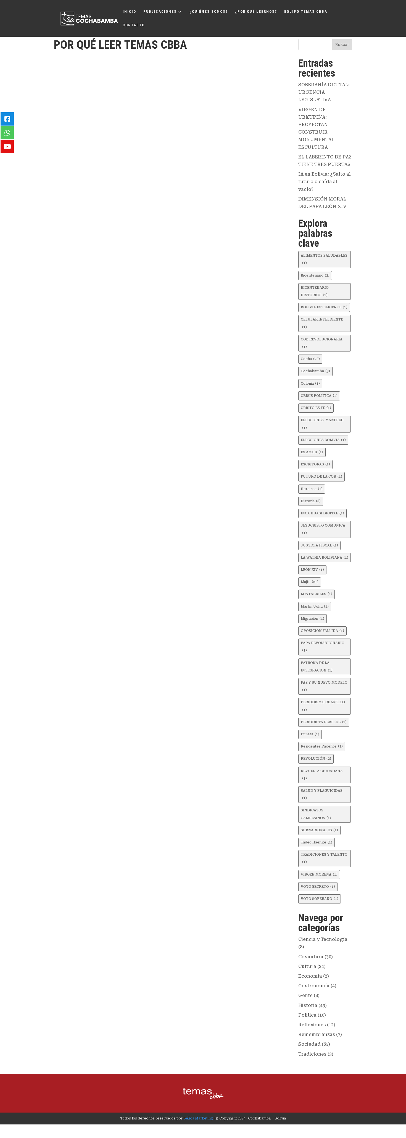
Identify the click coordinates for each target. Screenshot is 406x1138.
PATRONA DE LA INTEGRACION (317, 666)
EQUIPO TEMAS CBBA (305, 12)
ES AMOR (312, 452)
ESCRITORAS (315, 464)
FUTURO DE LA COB (321, 476)
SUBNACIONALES (319, 830)
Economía (310, 976)
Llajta (309, 582)
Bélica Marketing (198, 1118)
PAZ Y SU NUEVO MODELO (324, 686)
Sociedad (309, 1044)
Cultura (307, 966)
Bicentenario (315, 275)
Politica (307, 1015)
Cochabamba (315, 371)
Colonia (310, 384)
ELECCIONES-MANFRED (322, 423)
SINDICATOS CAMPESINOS (316, 814)
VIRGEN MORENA (319, 874)
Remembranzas (316, 1034)
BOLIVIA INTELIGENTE (324, 307)
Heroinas (312, 489)
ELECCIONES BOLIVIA (323, 440)
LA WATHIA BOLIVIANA (324, 557)
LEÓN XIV (312, 570)
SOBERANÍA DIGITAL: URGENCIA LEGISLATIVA (324, 92)
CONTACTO (134, 25)
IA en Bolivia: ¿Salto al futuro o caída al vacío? (324, 181)
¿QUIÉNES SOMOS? (208, 12)
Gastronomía (313, 985)
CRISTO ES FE (316, 408)
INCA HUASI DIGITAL (322, 513)
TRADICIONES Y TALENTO (324, 858)
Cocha (310, 359)
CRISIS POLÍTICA (319, 396)
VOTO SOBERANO (319, 899)
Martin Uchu (315, 606)
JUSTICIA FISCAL (319, 545)
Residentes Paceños (322, 746)
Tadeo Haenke (316, 842)
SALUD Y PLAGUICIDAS (321, 794)
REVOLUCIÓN (316, 759)
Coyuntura (310, 956)
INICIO (129, 12)
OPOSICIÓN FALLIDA (322, 631)
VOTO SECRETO (318, 887)
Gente (305, 995)
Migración (312, 619)
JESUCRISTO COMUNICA (323, 529)
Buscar (342, 44)
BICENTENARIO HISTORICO (315, 291)
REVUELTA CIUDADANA (322, 774)
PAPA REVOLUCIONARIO (322, 646)
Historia (311, 501)
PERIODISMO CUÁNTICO (323, 706)
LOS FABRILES (316, 594)
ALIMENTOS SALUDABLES (324, 259)
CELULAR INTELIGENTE (322, 323)
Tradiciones (312, 1054)
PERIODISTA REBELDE (324, 722)
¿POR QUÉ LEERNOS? (256, 12)
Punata (310, 734)
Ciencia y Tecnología (322, 939)
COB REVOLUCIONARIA (321, 343)
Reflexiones (312, 1024)
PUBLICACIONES (160, 12)
